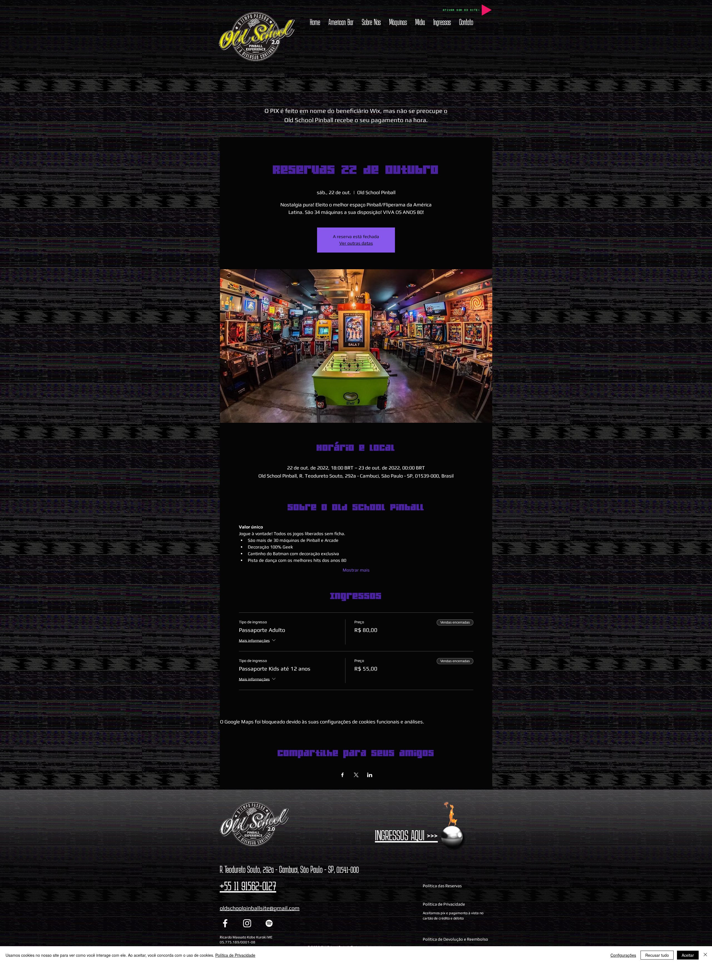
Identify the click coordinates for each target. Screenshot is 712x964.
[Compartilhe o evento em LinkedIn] (369, 775)
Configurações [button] (623, 955)
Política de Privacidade (235, 955)
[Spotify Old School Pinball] (269, 923)
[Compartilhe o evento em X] (356, 775)
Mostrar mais (356, 570)
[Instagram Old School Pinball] (247, 923)
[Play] (486, 10)
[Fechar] (705, 955)
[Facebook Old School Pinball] (225, 923)
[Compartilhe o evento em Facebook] (342, 775)
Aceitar (688, 955)
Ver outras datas (356, 243)
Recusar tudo (657, 955)
